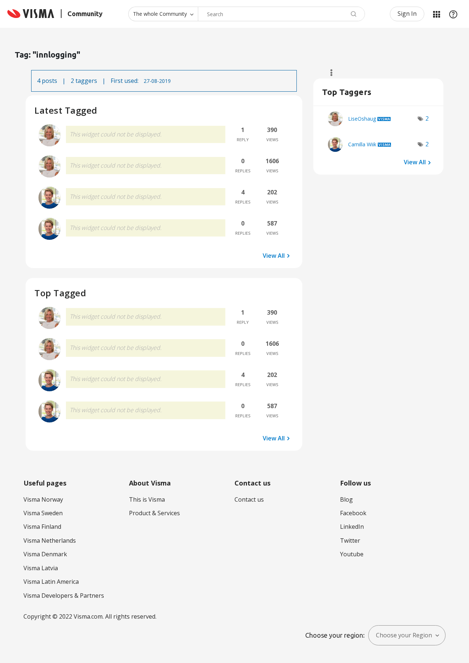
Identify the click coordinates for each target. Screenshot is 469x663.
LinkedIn (352, 527)
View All (274, 256)
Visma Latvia (40, 568)
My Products (436, 14)
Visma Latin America (51, 582)
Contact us (249, 499)
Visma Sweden (43, 513)
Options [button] (328, 72)
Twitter (350, 540)
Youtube (351, 554)
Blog (346, 499)
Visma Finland (42, 527)
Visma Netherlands (49, 540)
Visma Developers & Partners (63, 595)
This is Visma (147, 499)
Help (453, 14)
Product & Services (154, 513)
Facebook (353, 513)
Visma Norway (43, 499)
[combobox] (281, 14)
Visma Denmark (45, 554)
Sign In (407, 14)
